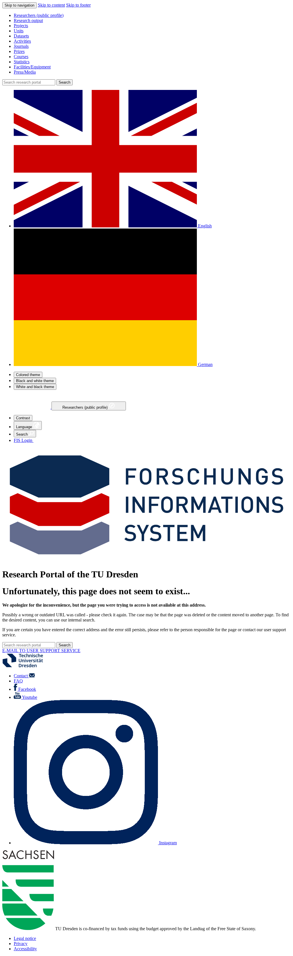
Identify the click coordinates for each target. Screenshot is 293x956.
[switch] (28, 375)
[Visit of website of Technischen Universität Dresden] (26, 666)
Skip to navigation (19, 5)
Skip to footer (78, 5)
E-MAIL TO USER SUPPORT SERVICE (41, 650)
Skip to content (51, 5)
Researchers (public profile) (85, 407)
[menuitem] (152, 15)
